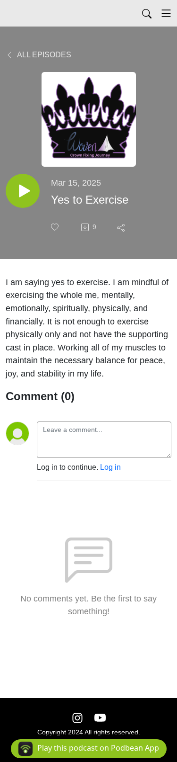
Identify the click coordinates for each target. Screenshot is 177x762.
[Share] (121, 227)
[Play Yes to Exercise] (23, 191)
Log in (110, 467)
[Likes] (55, 227)
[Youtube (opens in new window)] (100, 718)
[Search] (146, 13)
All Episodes (43, 55)
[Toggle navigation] (166, 13)
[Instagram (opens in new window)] (77, 718)
